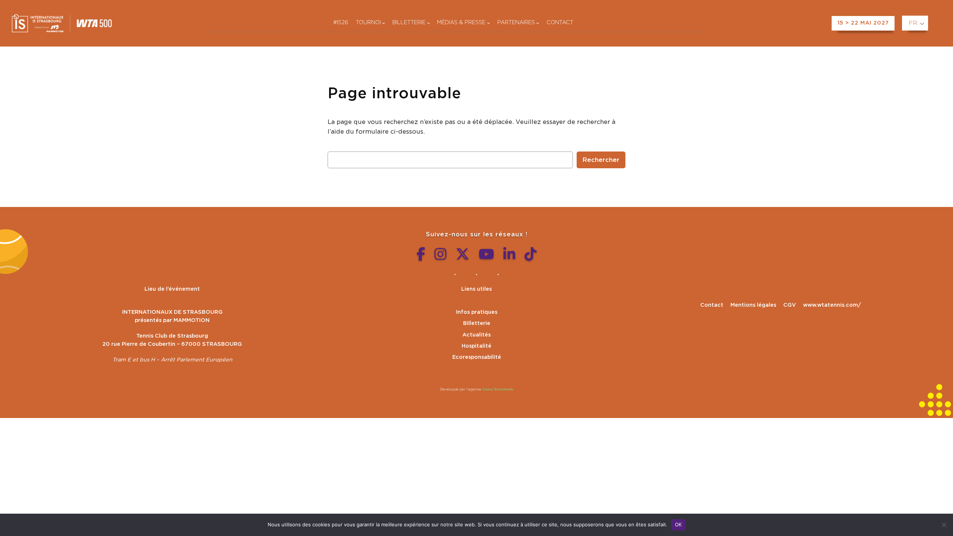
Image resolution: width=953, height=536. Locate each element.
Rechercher (601, 160)
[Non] (943, 525)
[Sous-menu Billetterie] (428, 23)
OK (678, 524)
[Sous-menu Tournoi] (383, 23)
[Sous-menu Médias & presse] (488, 23)
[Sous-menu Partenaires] (537, 23)
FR (913, 23)
